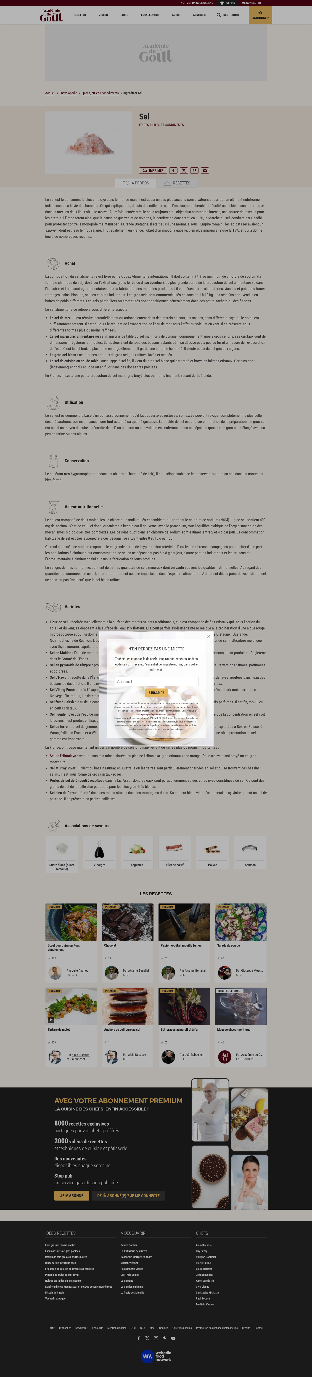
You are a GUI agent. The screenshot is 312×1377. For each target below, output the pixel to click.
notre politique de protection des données (156, 714)
